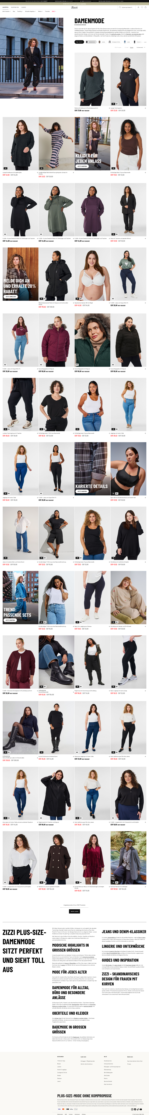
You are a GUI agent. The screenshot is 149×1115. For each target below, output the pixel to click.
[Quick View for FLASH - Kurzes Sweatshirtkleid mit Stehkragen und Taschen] (37, 238)
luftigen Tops (57, 1018)
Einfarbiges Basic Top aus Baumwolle (120, 172)
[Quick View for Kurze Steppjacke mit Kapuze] (73, 369)
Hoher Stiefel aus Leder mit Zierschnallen (13, 757)
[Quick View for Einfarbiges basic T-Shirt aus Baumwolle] (73, 433)
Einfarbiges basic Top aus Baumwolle (84, 433)
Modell (131, 47)
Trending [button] (19, 11)
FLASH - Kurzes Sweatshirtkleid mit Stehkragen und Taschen (19, 238)
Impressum (77, 1114)
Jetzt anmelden (11, 296)
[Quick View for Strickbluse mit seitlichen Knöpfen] (145, 562)
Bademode (76, 1037)
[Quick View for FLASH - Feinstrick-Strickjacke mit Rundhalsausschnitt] (37, 691)
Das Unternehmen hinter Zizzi (134, 1061)
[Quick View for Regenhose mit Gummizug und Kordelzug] (109, 691)
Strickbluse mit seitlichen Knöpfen (120, 562)
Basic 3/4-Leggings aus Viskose (83, 626)
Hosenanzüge (75, 1004)
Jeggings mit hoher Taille (117, 433)
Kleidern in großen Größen (81, 1018)
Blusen (59, 1063)
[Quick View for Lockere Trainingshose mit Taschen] (37, 433)
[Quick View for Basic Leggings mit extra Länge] (145, 691)
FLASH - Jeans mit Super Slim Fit (119, 303)
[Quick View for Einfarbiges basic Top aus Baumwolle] (109, 433)
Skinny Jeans (141, 937)
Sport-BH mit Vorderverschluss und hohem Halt (123, 497)
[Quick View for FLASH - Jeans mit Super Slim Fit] (145, 303)
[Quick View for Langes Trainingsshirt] (145, 108)
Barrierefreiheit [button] (108, 1081)
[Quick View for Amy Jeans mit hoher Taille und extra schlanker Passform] (37, 822)
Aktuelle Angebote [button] (30, 11)
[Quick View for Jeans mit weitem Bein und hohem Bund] (37, 562)
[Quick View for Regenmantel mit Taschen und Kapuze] (73, 822)
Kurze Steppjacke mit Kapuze (46, 369)
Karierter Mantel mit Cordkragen (119, 886)
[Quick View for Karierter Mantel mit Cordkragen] (145, 887)
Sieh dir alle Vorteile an (87, 1064)
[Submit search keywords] (120, 7)
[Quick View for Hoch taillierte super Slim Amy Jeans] (145, 756)
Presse (129, 1064)
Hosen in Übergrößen (70, 963)
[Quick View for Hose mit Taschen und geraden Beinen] (145, 238)
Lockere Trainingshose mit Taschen (12, 433)
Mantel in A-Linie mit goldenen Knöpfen (49, 886)
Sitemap (84, 1114)
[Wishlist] (108, 55)
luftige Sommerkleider (88, 957)
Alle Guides (107, 1075)
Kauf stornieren (108, 1084)
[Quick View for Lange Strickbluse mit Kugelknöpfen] (37, 173)
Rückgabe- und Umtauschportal (112, 1066)
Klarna (105, 1078)
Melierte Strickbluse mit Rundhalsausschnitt (86, 108)
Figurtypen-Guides (130, 965)
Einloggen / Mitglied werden (88, 1061)
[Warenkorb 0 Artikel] (145, 7)
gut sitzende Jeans (136, 34)
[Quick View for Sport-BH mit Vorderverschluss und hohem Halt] (145, 498)
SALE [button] (53, 11)
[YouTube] (141, 1109)
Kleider (59, 1075)
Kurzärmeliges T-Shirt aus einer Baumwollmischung (52, 562)
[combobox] (126, 7)
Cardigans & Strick (62, 1072)
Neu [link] (14, 11)
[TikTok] (138, 1109)
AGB (66, 1114)
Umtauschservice (108, 1063)
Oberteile (128, 34)
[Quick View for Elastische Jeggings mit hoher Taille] (109, 756)
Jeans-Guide (117, 965)
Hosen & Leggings (61, 1069)
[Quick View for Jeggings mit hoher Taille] (145, 433)
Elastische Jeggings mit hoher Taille (84, 756)
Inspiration (15, 7)
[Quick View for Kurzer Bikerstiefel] (73, 692)
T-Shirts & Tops (61, 1061)
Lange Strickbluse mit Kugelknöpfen (12, 172)
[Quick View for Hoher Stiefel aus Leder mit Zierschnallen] (37, 758)
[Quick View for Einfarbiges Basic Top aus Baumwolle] (145, 173)
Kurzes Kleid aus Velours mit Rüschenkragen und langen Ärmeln (89, 887)
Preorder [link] (47, 11)
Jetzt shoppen (82, 166)
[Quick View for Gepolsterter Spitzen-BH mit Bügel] (109, 303)
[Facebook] (135, 1109)
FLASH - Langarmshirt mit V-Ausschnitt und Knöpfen (125, 822)
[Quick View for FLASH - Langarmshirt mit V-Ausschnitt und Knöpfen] (145, 822)
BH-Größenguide (108, 1072)
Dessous (59, 1078)
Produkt (126, 47)
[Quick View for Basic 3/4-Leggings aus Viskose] (109, 626)
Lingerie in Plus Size (114, 951)
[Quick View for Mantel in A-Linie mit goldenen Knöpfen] (73, 887)
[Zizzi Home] (74, 7)
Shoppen (5, 7)
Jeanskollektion (112, 937)
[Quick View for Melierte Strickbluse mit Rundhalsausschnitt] (109, 108)
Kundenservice (108, 1061)
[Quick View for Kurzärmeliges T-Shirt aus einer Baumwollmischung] (73, 562)
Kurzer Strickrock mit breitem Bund (48, 756)
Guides (24, 7)
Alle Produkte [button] (6, 11)
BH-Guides (109, 965)
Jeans (58, 1081)
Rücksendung (107, 1069)
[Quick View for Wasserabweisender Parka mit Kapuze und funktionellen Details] (73, 303)
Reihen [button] (40, 11)
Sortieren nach (140, 47)
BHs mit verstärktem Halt (113, 953)
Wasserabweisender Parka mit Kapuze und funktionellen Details (53, 303)
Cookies (71, 1114)
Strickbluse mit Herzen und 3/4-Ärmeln (121, 626)
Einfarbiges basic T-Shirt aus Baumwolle (49, 433)
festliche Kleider (88, 1006)
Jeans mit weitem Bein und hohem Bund (13, 562)
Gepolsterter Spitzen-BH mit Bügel (84, 303)
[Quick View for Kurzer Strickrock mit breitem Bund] (73, 756)
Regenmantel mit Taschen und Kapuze (49, 822)
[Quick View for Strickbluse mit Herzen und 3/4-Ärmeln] (145, 626)
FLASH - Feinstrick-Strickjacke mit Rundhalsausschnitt (17, 690)
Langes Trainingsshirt (116, 108)
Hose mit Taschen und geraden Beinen (121, 238)
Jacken (63, 965)
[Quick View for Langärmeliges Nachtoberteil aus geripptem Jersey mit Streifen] (73, 173)
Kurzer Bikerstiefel (43, 692)
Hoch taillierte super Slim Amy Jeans (120, 756)
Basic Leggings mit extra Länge (119, 690)
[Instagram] (132, 1109)
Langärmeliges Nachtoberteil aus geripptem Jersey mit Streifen (53, 173)
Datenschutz (60, 1114)
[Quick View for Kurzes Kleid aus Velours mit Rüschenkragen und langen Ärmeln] (109, 887)
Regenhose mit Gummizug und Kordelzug (85, 690)
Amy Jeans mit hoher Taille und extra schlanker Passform (18, 822)
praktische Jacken (116, 34)
